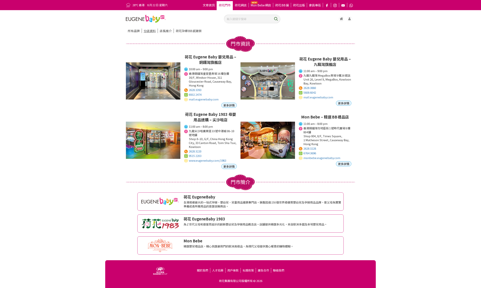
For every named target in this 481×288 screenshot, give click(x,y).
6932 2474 (195, 95)
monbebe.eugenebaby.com (321, 158)
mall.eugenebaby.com (204, 99)
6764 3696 (309, 153)
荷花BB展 (282, 5)
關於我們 (202, 270)
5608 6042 (309, 92)
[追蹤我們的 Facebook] (327, 5)
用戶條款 (233, 270)
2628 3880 (309, 88)
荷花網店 (241, 5)
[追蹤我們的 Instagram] (335, 5)
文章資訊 (209, 5)
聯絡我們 (278, 270)
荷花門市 (225, 5)
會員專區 (315, 5)
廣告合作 (263, 270)
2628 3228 (309, 148)
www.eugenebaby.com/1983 (207, 160)
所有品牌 (134, 31)
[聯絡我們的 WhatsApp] (351, 5)
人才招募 (217, 270)
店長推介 (166, 31)
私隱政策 (248, 270)
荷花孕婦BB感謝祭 (189, 31)
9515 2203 (195, 156)
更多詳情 (229, 105)
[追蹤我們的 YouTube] (343, 5)
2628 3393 (195, 90)
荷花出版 (299, 5)
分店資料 (150, 31)
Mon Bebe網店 (261, 5)
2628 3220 (195, 151)
